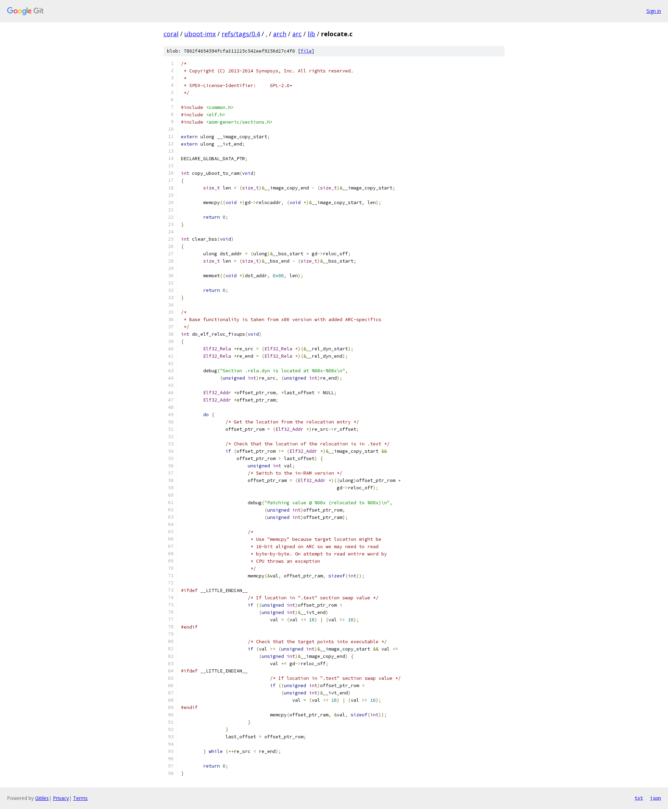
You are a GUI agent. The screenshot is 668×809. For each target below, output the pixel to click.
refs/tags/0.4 (241, 34)
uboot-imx (200, 34)
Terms (80, 798)
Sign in (653, 11)
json (655, 798)
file (306, 51)
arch (279, 34)
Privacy (61, 798)
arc (297, 34)
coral (171, 34)
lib (311, 34)
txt (639, 798)
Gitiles (42, 798)
